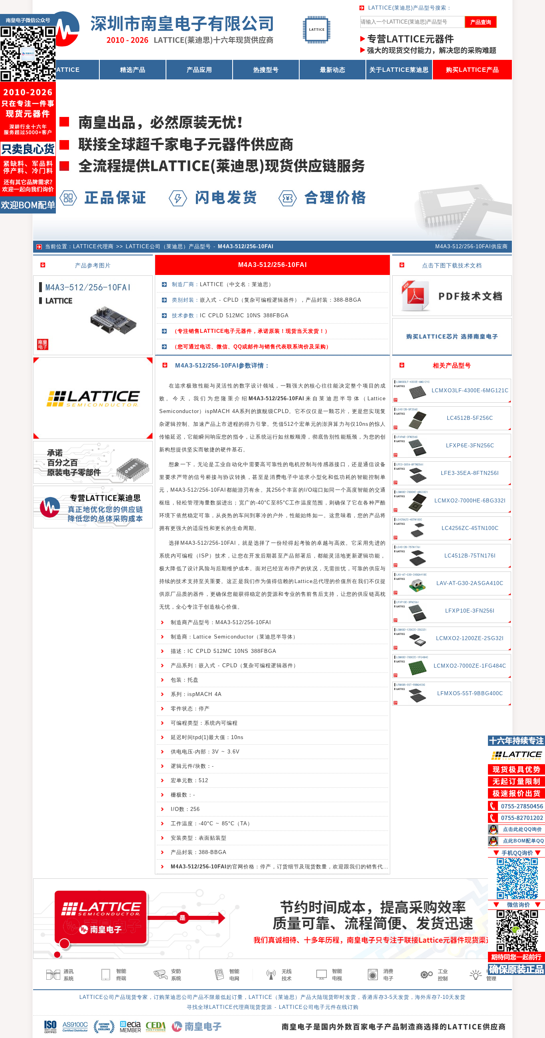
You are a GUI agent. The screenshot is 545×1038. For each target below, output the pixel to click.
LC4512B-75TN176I (470, 556)
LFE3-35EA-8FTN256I (470, 473)
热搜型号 (266, 69)
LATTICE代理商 (93, 246)
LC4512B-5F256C (470, 418)
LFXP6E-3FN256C (470, 446)
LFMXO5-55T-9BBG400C (470, 693)
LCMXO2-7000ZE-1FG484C (470, 666)
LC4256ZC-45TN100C (470, 528)
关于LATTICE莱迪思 (399, 69)
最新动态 (333, 69)
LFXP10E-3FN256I (470, 611)
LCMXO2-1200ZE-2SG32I (470, 638)
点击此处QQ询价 (522, 829)
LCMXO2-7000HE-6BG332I (470, 501)
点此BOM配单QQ (523, 841)
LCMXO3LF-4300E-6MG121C (470, 390)
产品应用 (199, 69)
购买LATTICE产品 (472, 69)
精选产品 (133, 69)
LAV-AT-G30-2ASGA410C (470, 583)
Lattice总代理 (312, 581)
